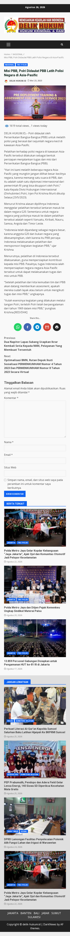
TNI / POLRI (22, 65)
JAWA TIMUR (12, 831)
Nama (9, 442)
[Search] (62, 44)
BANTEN (26, 913)
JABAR (45, 913)
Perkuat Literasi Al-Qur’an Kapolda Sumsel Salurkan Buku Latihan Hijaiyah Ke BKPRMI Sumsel (35, 706)
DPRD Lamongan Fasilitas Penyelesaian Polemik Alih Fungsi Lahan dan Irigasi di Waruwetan (35, 816)
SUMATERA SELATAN (25, 721)
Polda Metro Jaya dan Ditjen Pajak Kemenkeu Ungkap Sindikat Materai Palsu (35, 585)
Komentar (11, 398)
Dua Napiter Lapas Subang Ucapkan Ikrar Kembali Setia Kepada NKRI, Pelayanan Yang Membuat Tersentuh (33, 344)
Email (8, 455)
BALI (36, 913)
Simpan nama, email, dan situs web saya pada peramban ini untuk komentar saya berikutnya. (35, 484)
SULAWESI (34, 917)
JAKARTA (11, 543)
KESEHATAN (12, 774)
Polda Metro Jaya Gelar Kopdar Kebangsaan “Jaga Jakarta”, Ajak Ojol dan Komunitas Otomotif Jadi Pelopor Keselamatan (35, 528)
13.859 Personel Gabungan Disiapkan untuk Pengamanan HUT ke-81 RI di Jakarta (35, 638)
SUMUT (56, 913)
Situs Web (10, 467)
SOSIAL (24, 831)
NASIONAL (9, 65)
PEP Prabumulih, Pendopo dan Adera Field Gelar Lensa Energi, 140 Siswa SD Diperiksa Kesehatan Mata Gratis (35, 759)
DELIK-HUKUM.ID (17, 80)
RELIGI (10, 721)
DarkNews (49, 924)
